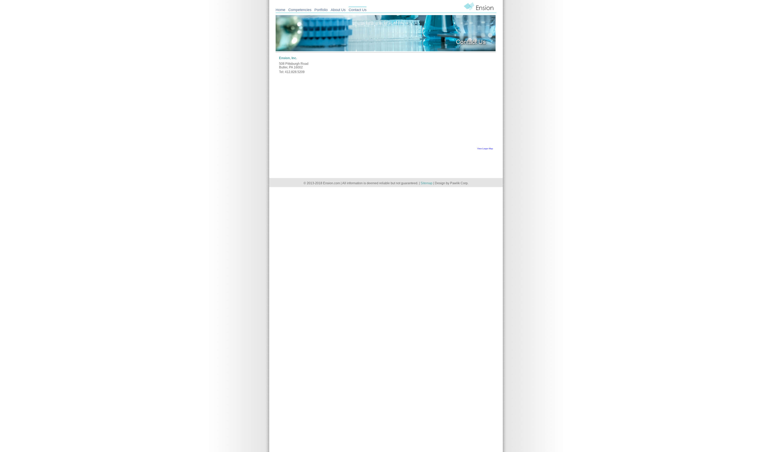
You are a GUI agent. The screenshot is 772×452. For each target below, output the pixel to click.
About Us (338, 10)
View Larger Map (485, 148)
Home (280, 10)
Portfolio (321, 10)
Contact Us (357, 10)
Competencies (299, 10)
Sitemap (426, 183)
